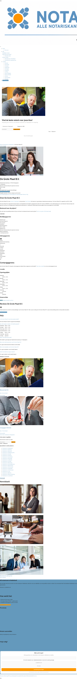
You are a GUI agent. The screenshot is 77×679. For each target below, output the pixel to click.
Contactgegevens (13, 194)
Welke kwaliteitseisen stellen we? (7, 591)
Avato (12, 587)
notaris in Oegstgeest (14, 201)
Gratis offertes (5, 80)
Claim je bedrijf (3, 146)
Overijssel (7, 70)
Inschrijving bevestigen (39, 669)
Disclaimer (24, 675)
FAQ (27, 194)
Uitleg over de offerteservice (6, 646)
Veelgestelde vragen (4, 644)
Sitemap (6, 675)
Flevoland (7, 64)
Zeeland (6, 79)
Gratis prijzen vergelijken (5, 191)
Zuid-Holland (7, 77)
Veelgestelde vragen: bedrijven (6, 638)
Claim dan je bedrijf (40, 266)
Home (3, 48)
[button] (9, 319)
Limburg (6, 71)
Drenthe (6, 63)
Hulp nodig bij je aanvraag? (5, 647)
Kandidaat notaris (6, 53)
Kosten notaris (5, 57)
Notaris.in (2, 675)
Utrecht (6, 76)
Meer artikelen (3, 577)
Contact (1, 649)
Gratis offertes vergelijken (5, 604)
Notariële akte (8, 55)
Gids (3, 51)
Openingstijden (20, 194)
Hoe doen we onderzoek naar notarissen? (8, 592)
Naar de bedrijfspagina (28, 135)
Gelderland (7, 67)
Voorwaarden (18, 675)
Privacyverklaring (12, 675)
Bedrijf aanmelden (3, 637)
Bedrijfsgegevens (5, 194)
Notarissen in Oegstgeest (8, 144)
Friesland (6, 66)
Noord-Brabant (8, 73)
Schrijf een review (3, 312)
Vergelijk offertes (17, 129)
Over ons (6, 50)
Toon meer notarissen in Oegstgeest (7, 434)
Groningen (7, 68)
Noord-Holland (8, 74)
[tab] (38, 319)
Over (1, 194)
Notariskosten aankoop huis (10, 60)
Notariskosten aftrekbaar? (10, 58)
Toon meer (2, 478)
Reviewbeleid (29, 675)
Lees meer (2, 213)
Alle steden (2, 628)
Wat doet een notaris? (6, 54)
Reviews (24, 194)
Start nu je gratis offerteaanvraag (44, 211)
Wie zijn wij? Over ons (4, 589)
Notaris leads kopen (4, 635)
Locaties (4, 61)
